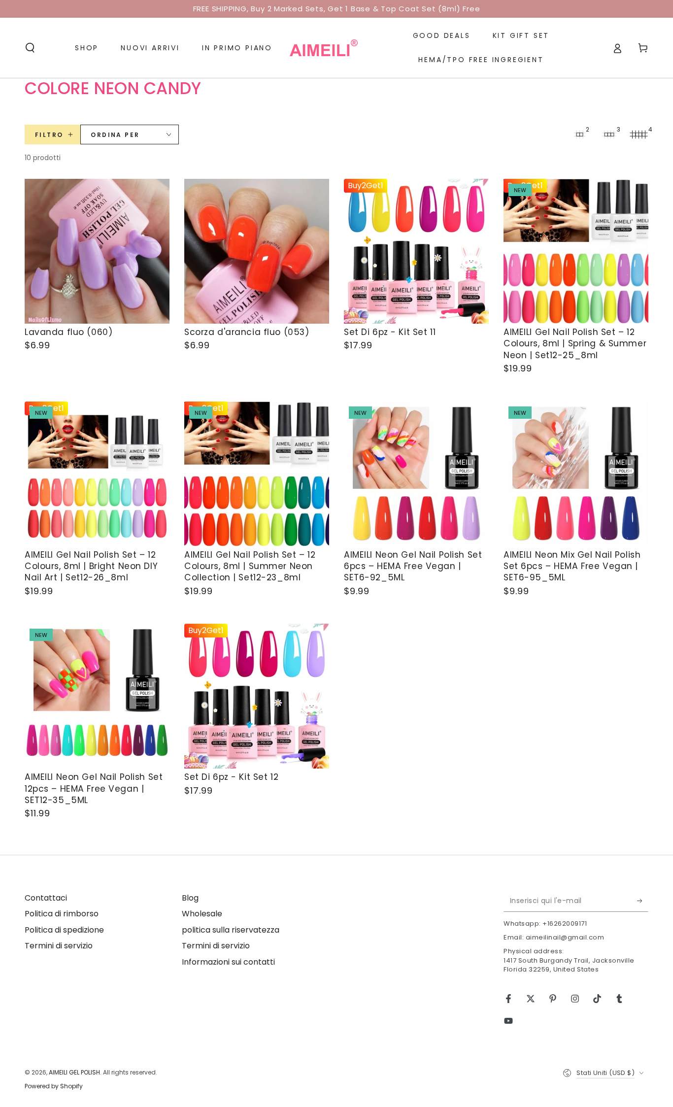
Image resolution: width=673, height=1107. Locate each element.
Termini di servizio (59, 945)
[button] (30, 48)
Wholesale (202, 913)
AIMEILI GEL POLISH (74, 1072)
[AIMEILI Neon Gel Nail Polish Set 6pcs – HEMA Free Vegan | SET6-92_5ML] (416, 474)
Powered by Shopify (54, 1086)
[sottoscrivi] (642, 900)
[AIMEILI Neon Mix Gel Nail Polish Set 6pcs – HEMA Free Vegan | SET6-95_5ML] (576, 474)
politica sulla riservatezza (230, 930)
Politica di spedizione (64, 930)
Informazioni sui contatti (228, 962)
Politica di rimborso (62, 913)
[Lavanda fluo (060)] (97, 251)
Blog (190, 898)
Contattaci (46, 898)
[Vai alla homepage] (324, 47)
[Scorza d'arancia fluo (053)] (256, 251)
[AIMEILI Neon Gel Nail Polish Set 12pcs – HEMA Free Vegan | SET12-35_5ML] (97, 696)
